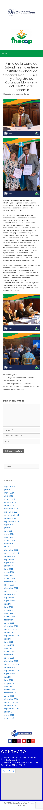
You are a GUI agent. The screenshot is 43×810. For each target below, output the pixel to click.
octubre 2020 (10, 667)
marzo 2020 (9, 689)
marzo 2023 (9, 578)
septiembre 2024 (12, 521)
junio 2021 (8, 642)
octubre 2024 (10, 518)
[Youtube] (24, 741)
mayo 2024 (9, 534)
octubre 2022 (10, 594)
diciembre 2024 (11, 512)
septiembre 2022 (11, 597)
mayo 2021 (9, 645)
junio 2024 (8, 531)
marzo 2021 (9, 651)
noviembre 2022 (11, 591)
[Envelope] (33, 741)
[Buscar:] (21, 466)
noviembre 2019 (11, 702)
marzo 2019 (9, 718)
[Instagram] (19, 741)
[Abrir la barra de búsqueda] (40, 53)
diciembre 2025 (11, 508)
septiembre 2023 (11, 559)
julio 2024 (8, 528)
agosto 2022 (9, 601)
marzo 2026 (9, 499)
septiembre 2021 (11, 635)
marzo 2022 (9, 616)
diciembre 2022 (11, 588)
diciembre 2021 (11, 626)
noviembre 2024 (11, 515)
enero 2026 (9, 505)
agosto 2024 (10, 524)
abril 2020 (8, 686)
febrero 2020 (10, 693)
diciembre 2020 (11, 661)
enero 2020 (9, 696)
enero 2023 (9, 585)
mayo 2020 (9, 683)
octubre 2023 (10, 556)
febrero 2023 (10, 582)
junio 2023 (8, 569)
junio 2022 (8, 607)
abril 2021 (8, 648)
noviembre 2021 (11, 629)
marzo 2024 (9, 540)
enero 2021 (9, 658)
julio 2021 (8, 639)
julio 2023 (8, 566)
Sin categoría (11, 374)
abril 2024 (8, 537)
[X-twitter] (14, 741)
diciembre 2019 (11, 699)
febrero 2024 (10, 543)
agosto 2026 (10, 486)
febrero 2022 (10, 620)
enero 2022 (9, 623)
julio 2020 (8, 677)
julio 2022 (8, 604)
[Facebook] (10, 741)
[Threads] (29, 741)
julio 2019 (8, 712)
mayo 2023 (9, 572)
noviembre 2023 (11, 553)
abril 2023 (8, 575)
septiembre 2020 (11, 670)
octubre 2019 (10, 705)
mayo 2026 (9, 493)
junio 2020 (8, 680)
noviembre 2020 (11, 664)
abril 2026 (8, 496)
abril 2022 (8, 613)
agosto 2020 (10, 674)
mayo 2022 (9, 610)
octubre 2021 (10, 632)
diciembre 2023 (11, 550)
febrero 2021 (9, 654)
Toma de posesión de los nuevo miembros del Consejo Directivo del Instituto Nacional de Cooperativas (21, 386)
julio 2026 (8, 489)
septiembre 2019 (11, 708)
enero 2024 (9, 547)
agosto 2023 (10, 562)
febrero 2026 (10, 502)
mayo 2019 (9, 715)
